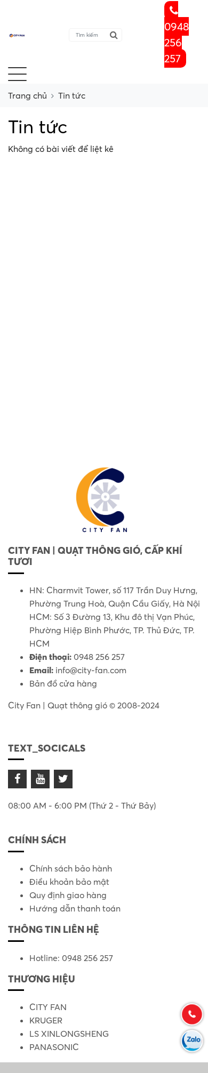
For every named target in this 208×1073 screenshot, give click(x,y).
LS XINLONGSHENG (69, 1033)
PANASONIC (54, 1047)
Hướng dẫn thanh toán (75, 908)
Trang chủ (27, 95)
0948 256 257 (176, 42)
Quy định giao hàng (68, 895)
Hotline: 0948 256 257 (71, 958)
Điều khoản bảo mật (69, 881)
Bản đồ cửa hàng (63, 683)
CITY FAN (48, 1007)
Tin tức (71, 95)
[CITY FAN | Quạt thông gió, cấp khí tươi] (17, 34)
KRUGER (45, 1020)
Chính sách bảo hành (70, 868)
